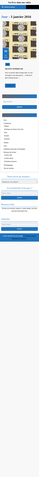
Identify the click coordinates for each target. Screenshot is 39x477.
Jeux (5, 146)
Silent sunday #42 (14, 69)
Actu (7, 64)
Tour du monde (9, 168)
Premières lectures (10, 161)
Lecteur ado (8, 155)
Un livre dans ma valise (19, 2)
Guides (6, 142)
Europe (6, 136)
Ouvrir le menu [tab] (9, 7)
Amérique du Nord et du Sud (13, 129)
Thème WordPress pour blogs (13, 236)
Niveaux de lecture (10, 152)
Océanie (7, 139)
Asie (5, 132)
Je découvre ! (11, 86)
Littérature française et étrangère (14, 149)
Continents (7, 123)
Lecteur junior (8, 158)
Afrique (6, 126)
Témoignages (8, 165)
